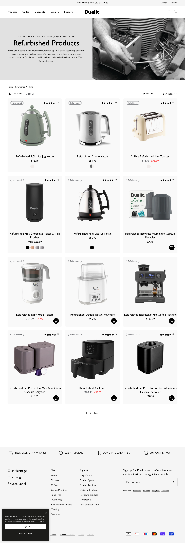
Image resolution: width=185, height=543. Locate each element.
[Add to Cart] (172, 247)
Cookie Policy (40, 521)
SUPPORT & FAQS (160, 452)
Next (96, 413)
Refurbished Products (61, 504)
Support (68, 11)
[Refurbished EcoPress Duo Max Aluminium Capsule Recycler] (35, 367)
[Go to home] (92, 12)
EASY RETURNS (74, 452)
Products (12, 11)
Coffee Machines (59, 489)
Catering (55, 509)
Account (173, 2)
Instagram (156, 490)
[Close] (46, 512)
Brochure (55, 514)
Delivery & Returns (89, 489)
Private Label (17, 483)
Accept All (26, 527)
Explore (55, 11)
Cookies (53, 534)
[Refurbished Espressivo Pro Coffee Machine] (150, 292)
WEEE (81, 534)
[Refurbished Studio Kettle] (92, 135)
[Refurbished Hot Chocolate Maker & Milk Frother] (35, 214)
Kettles (54, 475)
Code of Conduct (67, 534)
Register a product (89, 494)
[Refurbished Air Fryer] (92, 367)
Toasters (55, 480)
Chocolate (40, 11)
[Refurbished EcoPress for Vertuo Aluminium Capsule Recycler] (150, 367)
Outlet (164, 2)
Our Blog (14, 477)
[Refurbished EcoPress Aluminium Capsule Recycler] (150, 214)
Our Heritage (17, 471)
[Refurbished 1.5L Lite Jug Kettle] (35, 135)
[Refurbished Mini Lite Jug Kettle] (92, 214)
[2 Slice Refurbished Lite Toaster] (150, 135)
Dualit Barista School (90, 504)
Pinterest (165, 490)
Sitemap (90, 534)
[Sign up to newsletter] (173, 482)
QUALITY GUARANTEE (116, 452)
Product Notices (88, 485)
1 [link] (86, 413)
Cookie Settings (25, 533)
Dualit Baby (56, 499)
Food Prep (56, 494)
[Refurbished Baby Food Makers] (35, 292)
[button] (30, 93)
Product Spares (87, 480)
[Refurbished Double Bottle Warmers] (92, 292)
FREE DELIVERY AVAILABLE (31, 452)
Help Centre (86, 475)
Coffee (25, 11)
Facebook (137, 490)
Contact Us (85, 499)
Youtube (146, 490)
